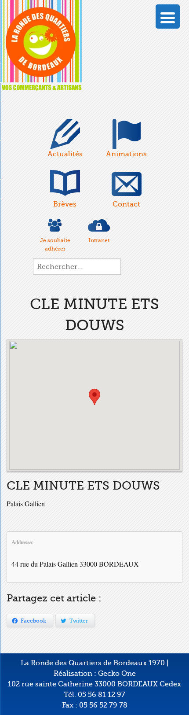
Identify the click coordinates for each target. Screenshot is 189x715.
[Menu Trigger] (168, 16)
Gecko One (117, 674)
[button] (94, 397)
